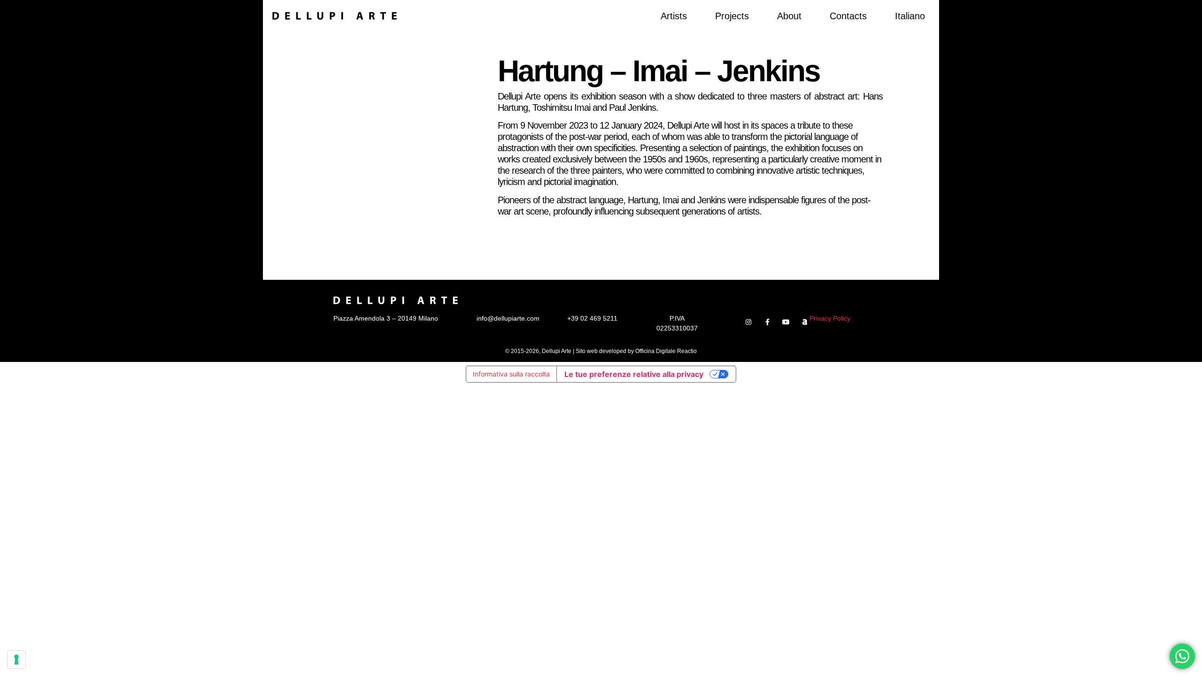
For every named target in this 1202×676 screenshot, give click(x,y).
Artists (674, 16)
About (789, 16)
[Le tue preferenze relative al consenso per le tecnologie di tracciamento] (16, 659)
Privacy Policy (829, 318)
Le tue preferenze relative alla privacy (633, 374)
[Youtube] (786, 322)
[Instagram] (748, 322)
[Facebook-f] (767, 322)
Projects (732, 16)
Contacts (848, 16)
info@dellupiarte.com (508, 318)
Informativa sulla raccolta (511, 374)
